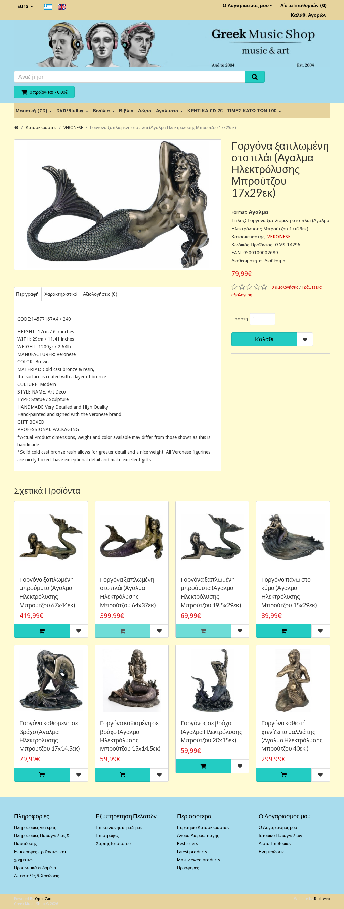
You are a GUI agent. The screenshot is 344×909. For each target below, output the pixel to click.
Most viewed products (198, 859)
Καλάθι (264, 339)
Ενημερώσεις (271, 851)
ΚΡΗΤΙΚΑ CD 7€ (205, 110)
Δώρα (145, 110)
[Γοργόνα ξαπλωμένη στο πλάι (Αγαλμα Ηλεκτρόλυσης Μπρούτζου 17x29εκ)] (117, 204)
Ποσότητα (238, 318)
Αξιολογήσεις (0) (100, 294)
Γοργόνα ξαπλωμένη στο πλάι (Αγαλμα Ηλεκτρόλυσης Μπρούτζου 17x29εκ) (163, 127)
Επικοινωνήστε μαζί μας (119, 827)
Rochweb (322, 899)
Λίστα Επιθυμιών (275, 843)
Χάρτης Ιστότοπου (113, 843)
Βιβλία (126, 110)
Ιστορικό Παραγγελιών (280, 835)
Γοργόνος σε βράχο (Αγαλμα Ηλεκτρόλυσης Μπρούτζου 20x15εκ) (211, 731)
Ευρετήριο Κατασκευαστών (203, 827)
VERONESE (73, 127)
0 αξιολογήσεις (285, 287)
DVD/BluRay (70, 110)
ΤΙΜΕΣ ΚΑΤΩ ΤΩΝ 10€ (252, 110)
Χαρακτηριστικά (60, 294)
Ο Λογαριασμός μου (246, 5)
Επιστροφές (107, 835)
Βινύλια (102, 110)
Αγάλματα (168, 110)
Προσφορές (188, 867)
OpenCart (43, 899)
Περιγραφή (27, 294)
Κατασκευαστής (41, 127)
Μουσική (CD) (32, 110)
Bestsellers (187, 843)
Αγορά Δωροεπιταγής (198, 835)
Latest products (192, 851)
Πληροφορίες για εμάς (35, 827)
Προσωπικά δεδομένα (35, 867)
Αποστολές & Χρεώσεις (36, 875)
